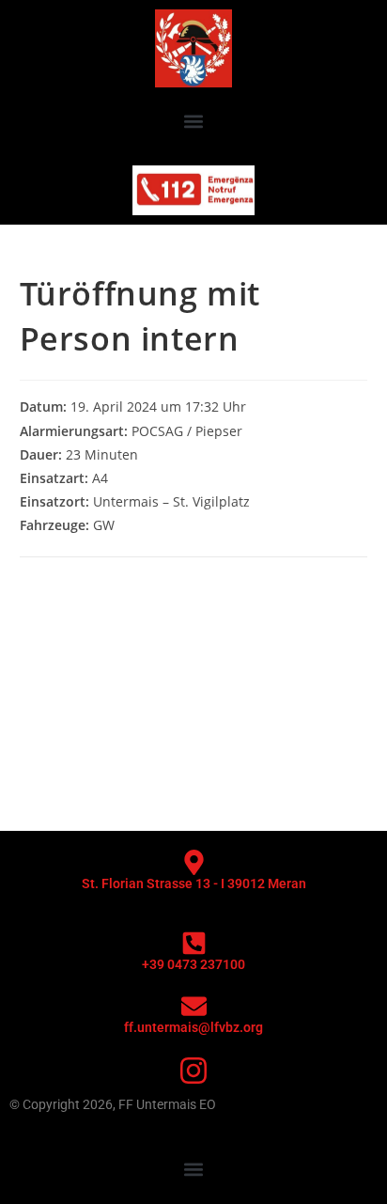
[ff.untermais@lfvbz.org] (194, 1006)
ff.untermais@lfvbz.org (193, 1027)
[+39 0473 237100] (194, 943)
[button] (193, 121)
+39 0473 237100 (193, 964)
